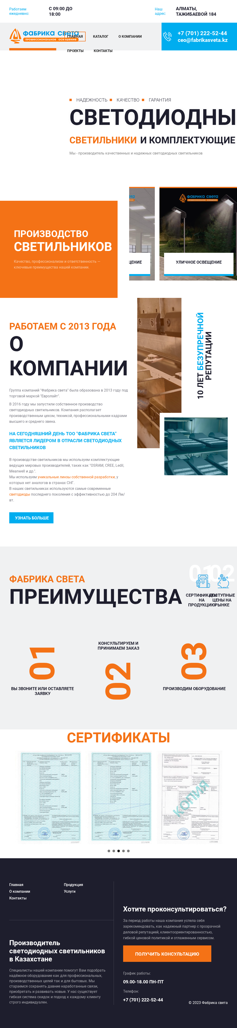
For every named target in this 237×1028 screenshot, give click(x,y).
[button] (167, 953)
